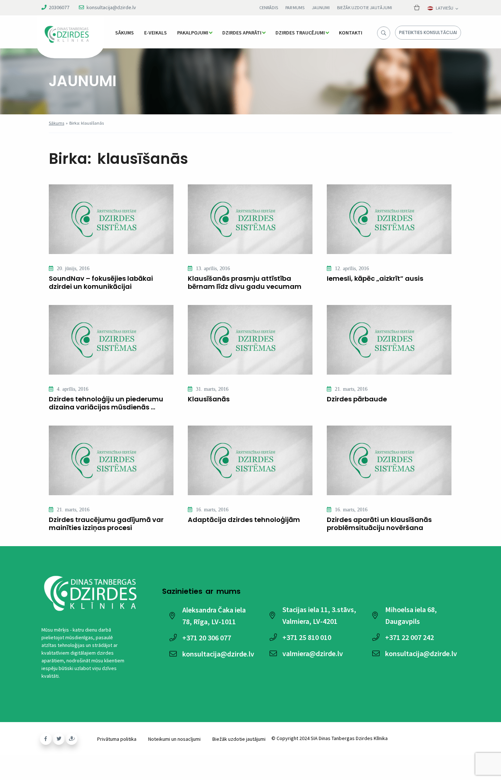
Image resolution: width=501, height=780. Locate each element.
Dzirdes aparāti (242, 32)
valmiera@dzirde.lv (312, 653)
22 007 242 (409, 637)
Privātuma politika (116, 739)
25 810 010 (306, 637)
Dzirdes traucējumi (300, 32)
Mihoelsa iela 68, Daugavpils (411, 615)
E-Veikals (155, 32)
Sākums (124, 32)
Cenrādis (268, 7)
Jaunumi (321, 7)
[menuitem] (124, 32)
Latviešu (444, 8)
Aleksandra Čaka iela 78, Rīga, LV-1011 (214, 615)
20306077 (59, 7)
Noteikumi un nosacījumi (174, 739)
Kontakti (350, 32)
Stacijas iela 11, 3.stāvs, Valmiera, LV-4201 (319, 615)
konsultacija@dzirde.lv (111, 7)
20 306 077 (206, 637)
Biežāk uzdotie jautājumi (364, 7)
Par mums (294, 7)
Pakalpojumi (192, 32)
